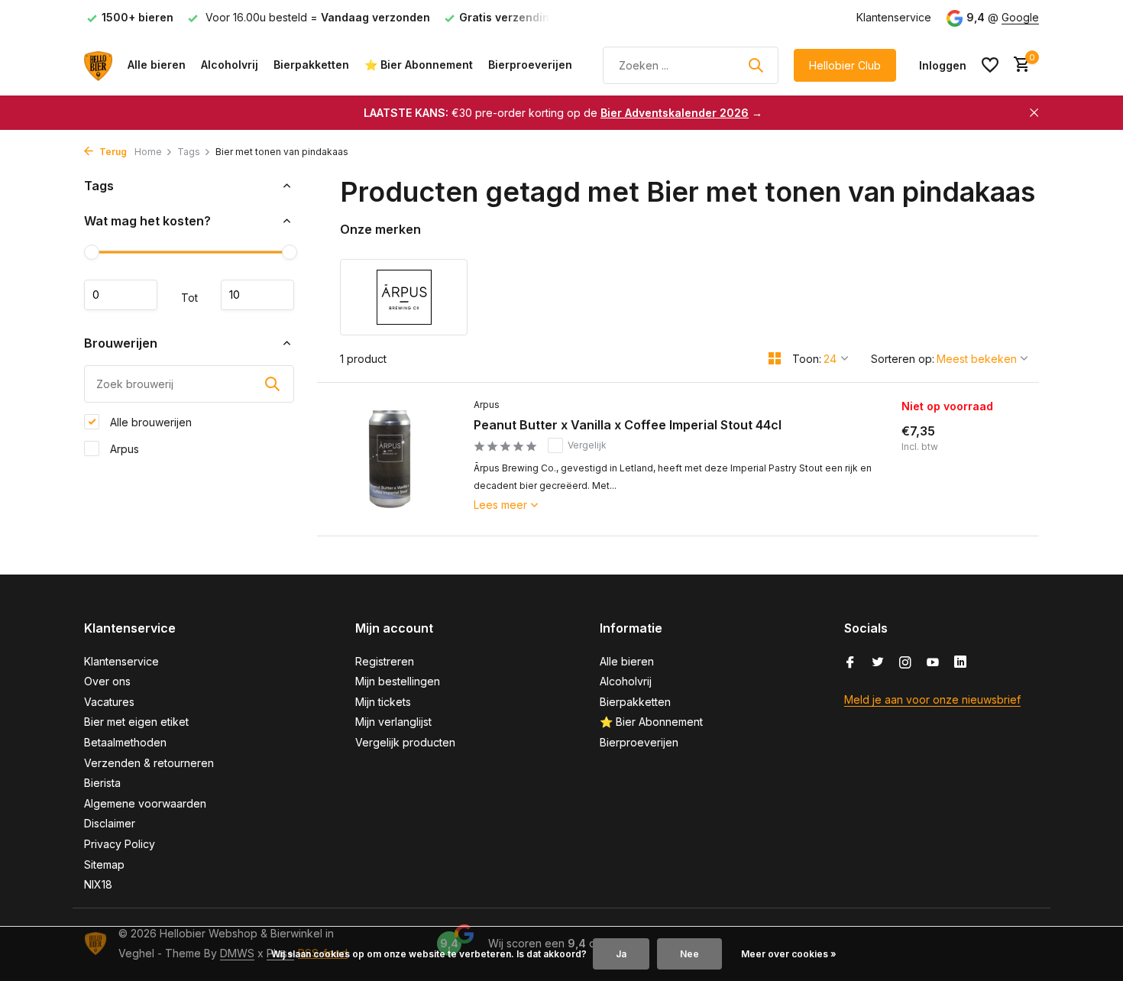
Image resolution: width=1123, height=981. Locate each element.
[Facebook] (850, 663)
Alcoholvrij (229, 64)
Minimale (120, 295)
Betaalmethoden (125, 742)
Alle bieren (157, 64)
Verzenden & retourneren (149, 762)
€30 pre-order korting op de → (563, 112)
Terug (112, 151)
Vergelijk (587, 445)
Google (1020, 17)
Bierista (102, 782)
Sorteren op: (902, 358)
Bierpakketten (311, 64)
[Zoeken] (755, 65)
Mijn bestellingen (397, 681)
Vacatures (109, 701)
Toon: (806, 358)
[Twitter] (878, 663)
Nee (689, 954)
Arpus (123, 448)
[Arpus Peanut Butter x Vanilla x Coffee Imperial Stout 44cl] (389, 459)
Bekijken (961, 511)
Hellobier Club (845, 65)
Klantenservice (893, 17)
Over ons (107, 681)
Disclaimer (109, 823)
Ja (621, 954)
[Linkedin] (960, 663)
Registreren (384, 661)
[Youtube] (933, 663)
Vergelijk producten (405, 742)
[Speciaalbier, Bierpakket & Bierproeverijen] (98, 65)
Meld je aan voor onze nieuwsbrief (932, 699)
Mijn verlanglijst (393, 721)
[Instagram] (905, 663)
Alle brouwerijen (149, 421)
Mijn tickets (383, 701)
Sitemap (104, 864)
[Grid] (775, 358)
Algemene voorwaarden (145, 803)
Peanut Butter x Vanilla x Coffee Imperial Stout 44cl (628, 424)
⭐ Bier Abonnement (418, 64)
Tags (188, 151)
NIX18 (98, 884)
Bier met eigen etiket (136, 721)
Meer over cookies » (789, 954)
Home (148, 151)
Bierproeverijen (530, 64)
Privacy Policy (119, 843)
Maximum (257, 295)
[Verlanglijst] (990, 65)
